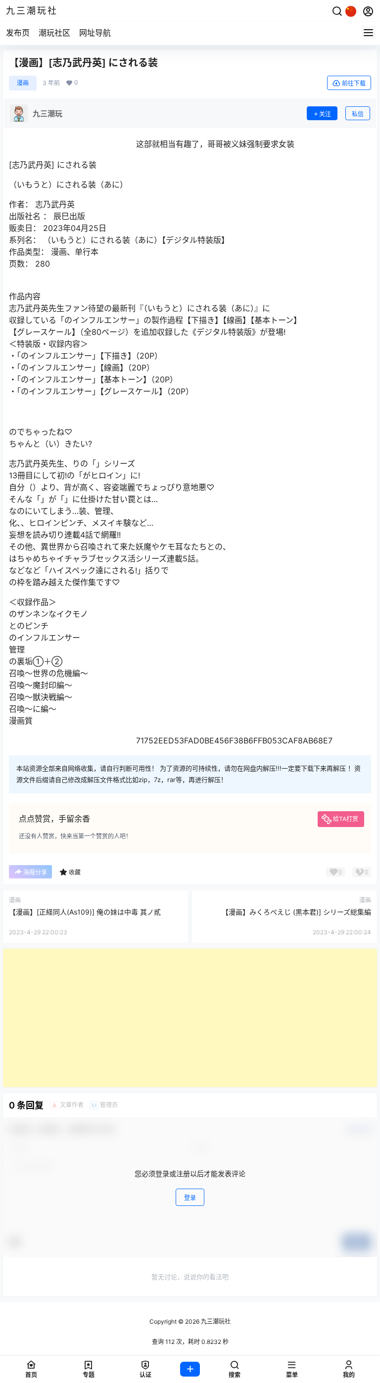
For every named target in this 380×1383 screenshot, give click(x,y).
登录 (190, 1197)
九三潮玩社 (215, 1321)
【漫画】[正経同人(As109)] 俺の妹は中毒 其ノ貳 (85, 912)
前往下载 (354, 83)
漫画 (23, 83)
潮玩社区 (54, 33)
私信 (358, 114)
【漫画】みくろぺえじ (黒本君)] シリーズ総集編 (296, 912)
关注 (325, 114)
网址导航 (95, 33)
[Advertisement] (190, 1018)
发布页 (18, 33)
